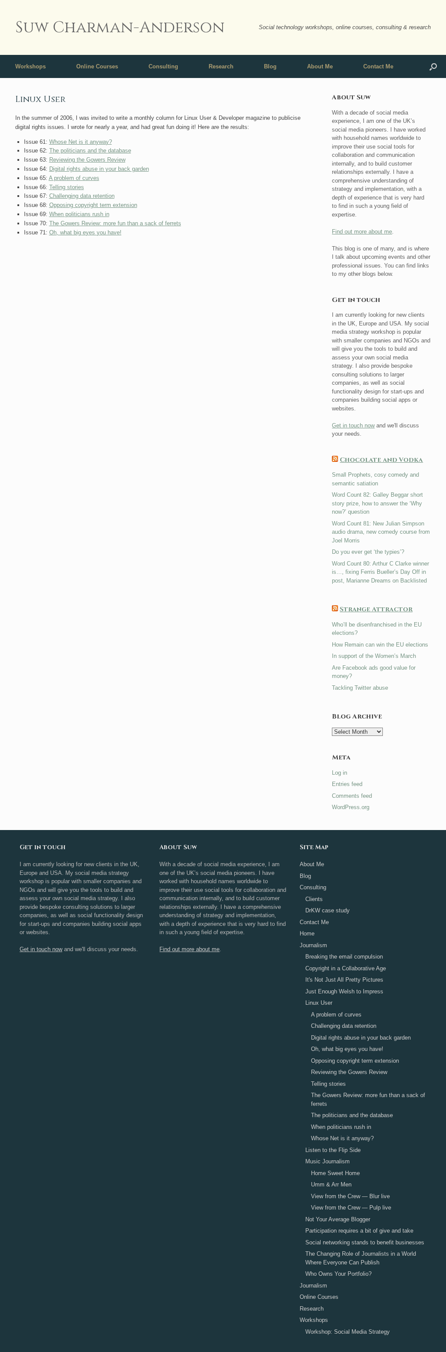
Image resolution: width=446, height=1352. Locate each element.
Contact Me (378, 66)
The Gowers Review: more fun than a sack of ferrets (115, 223)
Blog (270, 66)
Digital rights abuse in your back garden (99, 169)
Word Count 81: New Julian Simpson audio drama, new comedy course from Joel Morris (381, 532)
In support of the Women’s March (374, 656)
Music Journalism (327, 1161)
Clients (314, 899)
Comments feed (352, 796)
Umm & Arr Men (331, 1184)
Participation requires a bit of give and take (359, 1230)
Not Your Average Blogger (337, 1219)
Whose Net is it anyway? (80, 142)
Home (307, 933)
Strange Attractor (376, 609)
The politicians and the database (90, 150)
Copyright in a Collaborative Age (345, 968)
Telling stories (66, 187)
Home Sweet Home (335, 1173)
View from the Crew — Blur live (350, 1196)
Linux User (318, 1003)
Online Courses (97, 66)
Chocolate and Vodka (381, 459)
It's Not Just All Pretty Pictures (344, 979)
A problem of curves (74, 178)
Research (221, 66)
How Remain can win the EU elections (380, 644)
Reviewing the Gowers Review (87, 159)
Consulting (163, 66)
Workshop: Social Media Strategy (347, 1331)
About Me (320, 66)
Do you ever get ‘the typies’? (368, 552)
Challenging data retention (82, 196)
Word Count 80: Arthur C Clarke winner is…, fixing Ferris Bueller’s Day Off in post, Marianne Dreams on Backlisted (380, 572)
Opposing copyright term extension (93, 205)
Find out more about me (362, 231)
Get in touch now (353, 425)
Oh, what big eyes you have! (85, 232)
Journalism (313, 945)
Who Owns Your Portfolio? (338, 1274)
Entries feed (347, 784)
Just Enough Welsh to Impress (344, 991)
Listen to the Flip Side (333, 1150)
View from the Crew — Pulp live (351, 1207)
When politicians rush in (79, 214)
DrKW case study (327, 910)
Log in (339, 772)
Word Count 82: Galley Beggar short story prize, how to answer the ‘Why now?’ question (377, 503)
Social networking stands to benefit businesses (364, 1242)
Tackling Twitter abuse (360, 687)
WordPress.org (350, 807)
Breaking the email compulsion (344, 956)
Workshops (30, 66)
